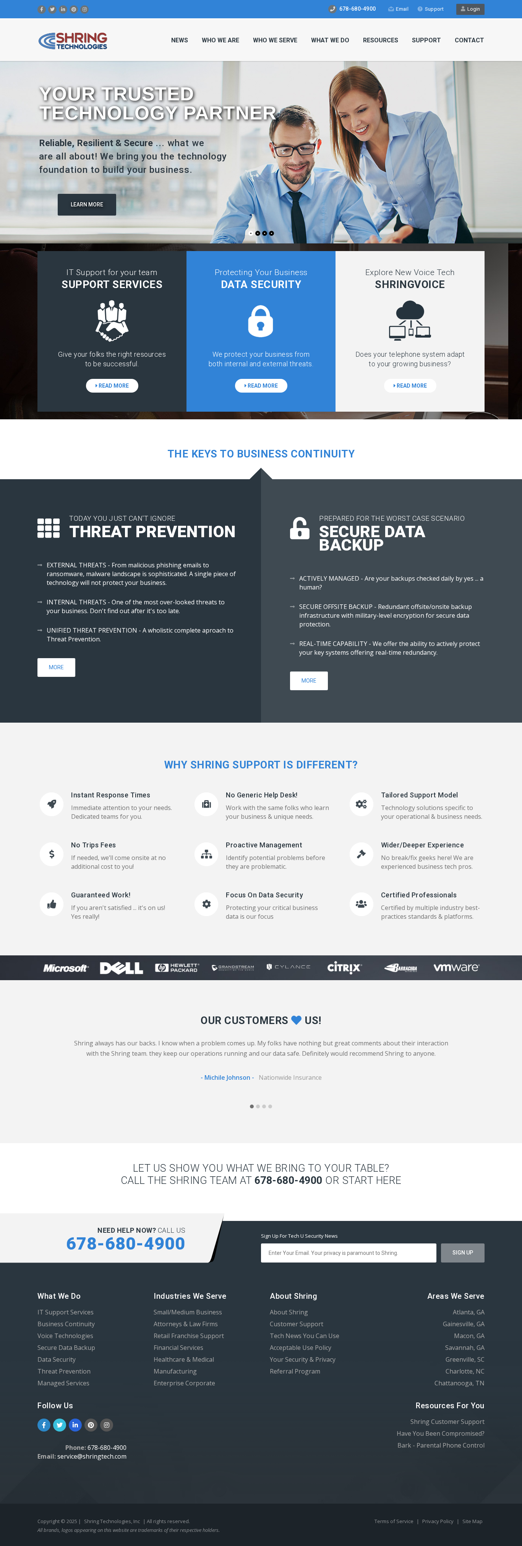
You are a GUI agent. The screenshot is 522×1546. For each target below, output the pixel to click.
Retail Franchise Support (189, 1336)
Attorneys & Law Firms (186, 1324)
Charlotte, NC (465, 1371)
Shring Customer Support (447, 1421)
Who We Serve (275, 40)
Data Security (56, 1359)
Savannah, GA (465, 1347)
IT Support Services (65, 1312)
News (179, 40)
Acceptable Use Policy (300, 1347)
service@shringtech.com (91, 1456)
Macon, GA (469, 1336)
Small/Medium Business (188, 1312)
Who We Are (220, 40)
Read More (113, 386)
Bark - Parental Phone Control (441, 1445)
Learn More (87, 204)
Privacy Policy (438, 1521)
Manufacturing (175, 1371)
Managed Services (63, 1383)
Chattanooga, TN (459, 1383)
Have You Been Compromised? (441, 1433)
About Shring (289, 1312)
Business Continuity (66, 1324)
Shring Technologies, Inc (112, 1521)
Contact (469, 40)
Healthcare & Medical (184, 1359)
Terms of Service (394, 1521)
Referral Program (295, 1371)
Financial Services (178, 1347)
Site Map (472, 1521)
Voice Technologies (65, 1336)
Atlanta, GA (469, 1312)
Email (402, 9)
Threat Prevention (64, 1371)
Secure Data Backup (66, 1347)
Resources (380, 40)
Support (434, 9)
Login (472, 9)
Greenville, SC (465, 1359)
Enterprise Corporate (184, 1383)
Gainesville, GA (464, 1324)
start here (372, 1180)
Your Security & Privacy (303, 1359)
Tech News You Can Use (304, 1336)
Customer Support (296, 1324)
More (56, 667)
